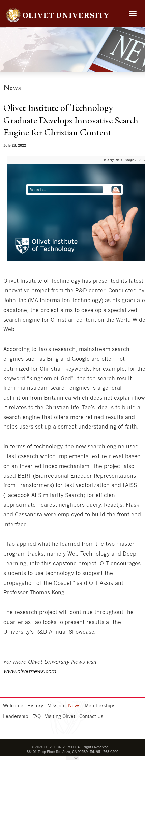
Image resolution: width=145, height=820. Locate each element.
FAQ (36, 716)
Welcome (13, 706)
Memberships (100, 706)
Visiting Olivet (60, 716)
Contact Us (91, 716)
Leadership (15, 716)
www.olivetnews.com (29, 671)
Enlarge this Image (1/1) (123, 160)
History (35, 706)
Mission (55, 706)
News (74, 706)
